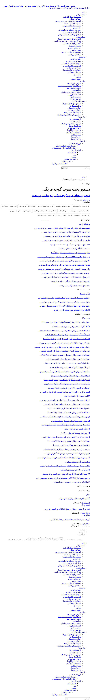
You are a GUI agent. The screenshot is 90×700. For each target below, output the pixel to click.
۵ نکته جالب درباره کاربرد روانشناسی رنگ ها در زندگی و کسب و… (64, 371)
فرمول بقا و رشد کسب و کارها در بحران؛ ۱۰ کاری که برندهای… (65, 417)
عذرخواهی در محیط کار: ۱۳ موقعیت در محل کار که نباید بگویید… (65, 351)
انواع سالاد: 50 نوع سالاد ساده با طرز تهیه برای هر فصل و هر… (66, 232)
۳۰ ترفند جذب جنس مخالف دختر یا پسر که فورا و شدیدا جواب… (65, 261)
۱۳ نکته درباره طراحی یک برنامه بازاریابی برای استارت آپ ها (66, 339)
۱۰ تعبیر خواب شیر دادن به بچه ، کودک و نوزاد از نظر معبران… (66, 273)
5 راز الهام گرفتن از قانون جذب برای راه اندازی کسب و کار (67, 363)
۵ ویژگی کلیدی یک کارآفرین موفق (77, 429)
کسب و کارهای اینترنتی (72, 26)
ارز (75, 155)
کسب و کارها (66, 161)
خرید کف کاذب (62, 211)
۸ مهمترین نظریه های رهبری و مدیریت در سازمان (70, 421)
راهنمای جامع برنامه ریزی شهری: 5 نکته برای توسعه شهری (67, 384)
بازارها (82, 141)
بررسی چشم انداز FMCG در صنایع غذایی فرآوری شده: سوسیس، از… (63, 478)
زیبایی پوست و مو (74, 88)
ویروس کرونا (75, 99)
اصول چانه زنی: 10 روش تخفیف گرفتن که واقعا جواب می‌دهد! (66, 322)
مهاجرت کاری (75, 106)
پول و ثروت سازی (74, 68)
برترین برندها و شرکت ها (71, 123)
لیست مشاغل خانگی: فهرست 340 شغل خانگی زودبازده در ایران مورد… (62, 228)
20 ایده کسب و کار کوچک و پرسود (77, 396)
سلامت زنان (76, 97)
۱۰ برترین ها (76, 137)
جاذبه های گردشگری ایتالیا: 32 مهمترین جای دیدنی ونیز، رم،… (66, 240)
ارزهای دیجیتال (75, 143)
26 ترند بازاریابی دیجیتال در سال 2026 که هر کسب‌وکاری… (67, 509)
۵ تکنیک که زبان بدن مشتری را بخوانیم (75, 470)
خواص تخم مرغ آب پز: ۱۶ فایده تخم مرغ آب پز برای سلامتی (67, 236)
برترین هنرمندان (74, 128)
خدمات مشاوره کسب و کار (81, 206)
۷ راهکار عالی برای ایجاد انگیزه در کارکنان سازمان (70, 376)
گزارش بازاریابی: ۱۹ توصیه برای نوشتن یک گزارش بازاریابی (67, 453)
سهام (74, 157)
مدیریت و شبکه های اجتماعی (69, 30)
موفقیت (82, 57)
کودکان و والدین (74, 55)
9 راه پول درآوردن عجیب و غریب (77, 462)
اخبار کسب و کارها (59, 164)
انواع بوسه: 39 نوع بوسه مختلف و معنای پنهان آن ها (70, 253)
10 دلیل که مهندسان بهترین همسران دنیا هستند (72, 482)
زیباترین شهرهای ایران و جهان (69, 115)
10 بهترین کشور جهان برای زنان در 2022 (74, 285)
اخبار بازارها (76, 150)
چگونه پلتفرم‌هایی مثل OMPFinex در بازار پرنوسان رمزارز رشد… (65, 306)
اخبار (88, 494)
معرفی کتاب (76, 59)
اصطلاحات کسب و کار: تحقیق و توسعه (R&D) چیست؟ (68, 441)
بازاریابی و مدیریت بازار (72, 32)
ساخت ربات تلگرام (83, 211)
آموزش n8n (31, 206)
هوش (78, 77)
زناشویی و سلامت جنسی (71, 52)
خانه (83, 12)
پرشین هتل (22, 206)
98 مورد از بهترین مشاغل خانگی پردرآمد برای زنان (70, 281)
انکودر (58, 215)
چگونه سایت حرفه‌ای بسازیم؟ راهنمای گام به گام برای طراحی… (65, 302)
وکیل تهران (85, 215)
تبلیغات (82, 530)
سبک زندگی (80, 37)
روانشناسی (76, 90)
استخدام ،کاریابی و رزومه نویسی (68, 21)
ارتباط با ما (81, 534)
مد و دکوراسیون (74, 48)
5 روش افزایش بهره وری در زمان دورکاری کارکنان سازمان (67, 449)
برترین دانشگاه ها (74, 130)
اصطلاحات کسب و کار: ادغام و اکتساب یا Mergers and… (68, 359)
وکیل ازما (72, 211)
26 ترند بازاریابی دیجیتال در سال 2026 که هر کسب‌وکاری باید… (66, 425)
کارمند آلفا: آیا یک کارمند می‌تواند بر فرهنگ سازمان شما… (67, 335)
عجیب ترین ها (75, 121)
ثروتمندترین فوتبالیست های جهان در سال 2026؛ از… (70, 519)
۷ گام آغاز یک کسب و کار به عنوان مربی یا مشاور (71, 326)
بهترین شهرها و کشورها (72, 103)
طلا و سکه (72, 152)
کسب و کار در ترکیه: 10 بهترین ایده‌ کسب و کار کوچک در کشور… (65, 392)
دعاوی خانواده (27, 211)
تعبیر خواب (76, 50)
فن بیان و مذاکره (74, 72)
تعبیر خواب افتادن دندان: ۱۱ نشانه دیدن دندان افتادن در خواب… (65, 277)
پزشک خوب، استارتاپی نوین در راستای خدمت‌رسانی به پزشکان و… (64, 298)
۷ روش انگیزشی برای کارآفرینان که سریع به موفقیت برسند (67, 380)
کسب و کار (81, 14)
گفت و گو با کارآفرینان (72, 17)
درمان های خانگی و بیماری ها (69, 86)
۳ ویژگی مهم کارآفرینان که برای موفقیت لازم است (70, 367)
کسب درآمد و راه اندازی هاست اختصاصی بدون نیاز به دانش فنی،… (64, 458)
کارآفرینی (77, 28)
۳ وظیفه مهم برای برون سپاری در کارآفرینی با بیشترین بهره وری (65, 400)
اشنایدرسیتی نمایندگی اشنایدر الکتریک (44, 211)
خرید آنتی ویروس (15, 211)
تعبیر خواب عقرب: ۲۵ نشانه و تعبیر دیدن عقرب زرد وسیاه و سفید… (64, 257)
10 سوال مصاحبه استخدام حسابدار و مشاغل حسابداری (69, 408)
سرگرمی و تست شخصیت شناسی (67, 41)
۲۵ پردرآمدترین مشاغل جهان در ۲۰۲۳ (75, 433)
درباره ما (82, 532)
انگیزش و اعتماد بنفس (72, 66)
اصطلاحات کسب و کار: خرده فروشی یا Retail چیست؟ (69, 388)
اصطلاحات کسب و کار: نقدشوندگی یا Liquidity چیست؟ (68, 412)
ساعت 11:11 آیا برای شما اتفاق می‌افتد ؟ (74, 249)
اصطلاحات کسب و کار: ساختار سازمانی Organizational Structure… (64, 330)
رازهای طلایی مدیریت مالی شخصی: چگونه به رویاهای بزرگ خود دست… (62, 347)
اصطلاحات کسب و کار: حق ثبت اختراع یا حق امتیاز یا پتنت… (66, 404)
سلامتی (82, 81)
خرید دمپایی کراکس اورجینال (71, 215)
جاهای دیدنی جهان (74, 110)
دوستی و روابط (75, 46)
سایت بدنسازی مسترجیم (63, 206)
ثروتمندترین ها (75, 119)
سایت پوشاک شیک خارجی (45, 206)
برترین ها (81, 117)
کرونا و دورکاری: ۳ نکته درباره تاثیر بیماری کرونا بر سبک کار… (66, 437)
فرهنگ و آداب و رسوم (72, 112)
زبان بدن (77, 75)
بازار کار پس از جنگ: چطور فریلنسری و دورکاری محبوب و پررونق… (63, 343)
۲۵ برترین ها (76, 139)
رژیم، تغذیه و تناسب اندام (71, 92)
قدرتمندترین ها (75, 126)
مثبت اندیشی (76, 79)
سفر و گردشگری (78, 101)
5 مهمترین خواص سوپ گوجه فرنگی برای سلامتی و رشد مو (61, 195)
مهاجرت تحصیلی (74, 108)
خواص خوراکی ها (74, 83)
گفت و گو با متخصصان (72, 43)
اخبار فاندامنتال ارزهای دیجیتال (64, 148)
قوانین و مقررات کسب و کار (69, 34)
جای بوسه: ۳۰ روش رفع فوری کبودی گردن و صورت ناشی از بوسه (64, 269)
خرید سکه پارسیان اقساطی (46, 215)
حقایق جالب (76, 135)
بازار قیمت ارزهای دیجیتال (66, 146)
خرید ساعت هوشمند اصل (9, 206)
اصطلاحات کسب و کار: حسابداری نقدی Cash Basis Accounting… (65, 355)
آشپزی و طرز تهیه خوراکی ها (69, 39)
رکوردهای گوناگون (73, 132)
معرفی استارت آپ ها (72, 23)
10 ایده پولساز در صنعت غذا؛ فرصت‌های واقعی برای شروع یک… (65, 466)
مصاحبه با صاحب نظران (71, 70)
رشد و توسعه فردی (73, 61)
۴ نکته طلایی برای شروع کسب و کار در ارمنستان (71, 445)
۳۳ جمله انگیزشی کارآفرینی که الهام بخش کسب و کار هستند (66, 474)
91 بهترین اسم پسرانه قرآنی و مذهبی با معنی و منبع (70, 244)
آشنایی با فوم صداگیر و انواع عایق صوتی (74, 499)
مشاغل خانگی (75, 19)
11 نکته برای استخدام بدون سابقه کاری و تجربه (72, 310)
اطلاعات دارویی (74, 95)
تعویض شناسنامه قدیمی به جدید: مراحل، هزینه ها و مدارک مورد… (64, 265)
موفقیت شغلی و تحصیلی (71, 63)
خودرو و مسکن (70, 159)
